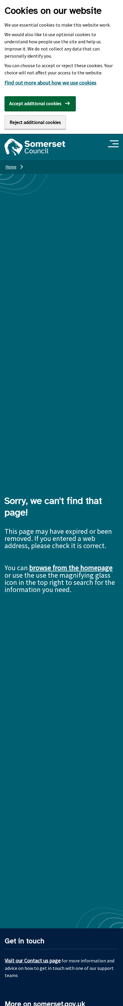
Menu (114, 144)
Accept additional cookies (35, 103)
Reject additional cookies (35, 122)
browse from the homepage (71, 567)
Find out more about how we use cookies (50, 82)
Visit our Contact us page (33, 960)
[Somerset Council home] (34, 147)
